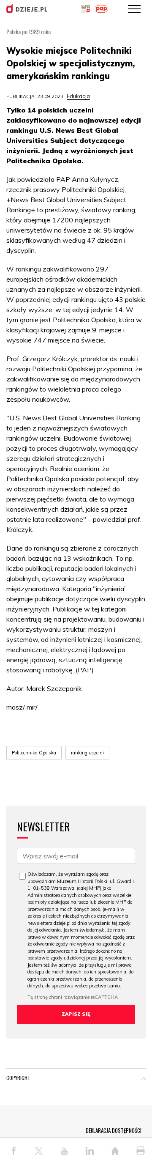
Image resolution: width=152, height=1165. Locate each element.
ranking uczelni (87, 753)
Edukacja (78, 96)
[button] (143, 1079)
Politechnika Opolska (34, 753)
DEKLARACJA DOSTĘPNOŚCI (113, 1130)
